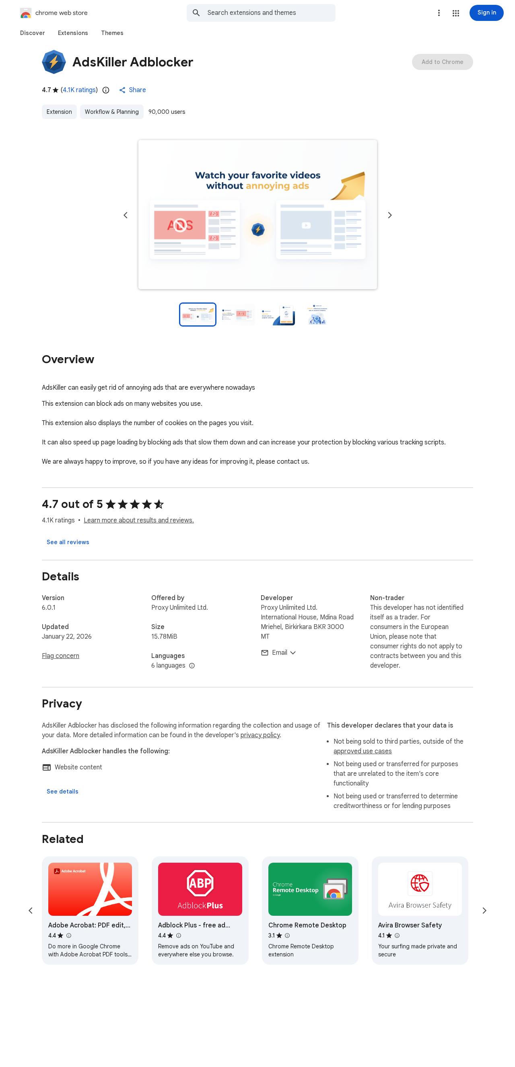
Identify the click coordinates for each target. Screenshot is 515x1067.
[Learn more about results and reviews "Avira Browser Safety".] (397, 935)
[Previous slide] (125, 215)
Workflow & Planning (112, 111)
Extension (59, 111)
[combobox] (272, 13)
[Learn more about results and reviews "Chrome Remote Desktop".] (287, 935)
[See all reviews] (68, 542)
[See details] (62, 791)
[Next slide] (390, 215)
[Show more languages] (192, 666)
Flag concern (60, 656)
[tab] (33, 33)
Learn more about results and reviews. (139, 520)
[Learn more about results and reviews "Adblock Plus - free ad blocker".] (178, 935)
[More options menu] (439, 13)
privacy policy (260, 735)
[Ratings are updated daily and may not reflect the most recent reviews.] (106, 90)
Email (279, 653)
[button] (456, 13)
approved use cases (363, 751)
